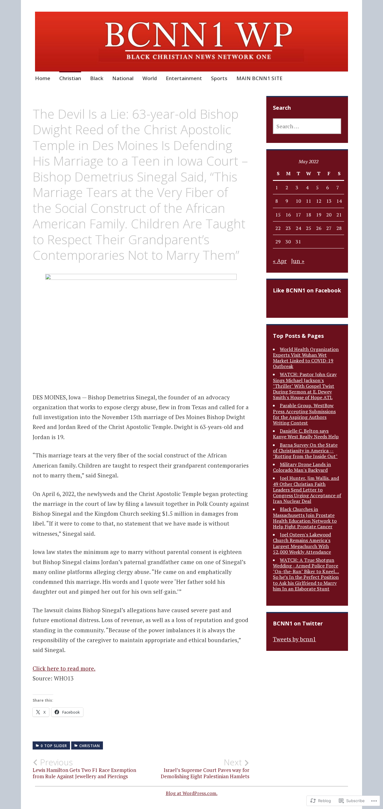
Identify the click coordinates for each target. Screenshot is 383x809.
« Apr (280, 261)
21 (339, 214)
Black (96, 78)
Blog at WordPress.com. (192, 793)
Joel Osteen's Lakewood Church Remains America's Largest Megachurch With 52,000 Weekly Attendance (302, 543)
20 (329, 214)
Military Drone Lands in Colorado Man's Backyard (302, 467)
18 (308, 214)
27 (329, 228)
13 (329, 201)
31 (298, 241)
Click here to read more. (64, 668)
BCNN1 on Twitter (298, 623)
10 (298, 201)
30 (288, 241)
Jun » (297, 261)
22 (278, 228)
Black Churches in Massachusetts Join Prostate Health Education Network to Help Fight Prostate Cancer (305, 518)
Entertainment (184, 78)
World (149, 78)
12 (318, 201)
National (122, 78)
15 (278, 214)
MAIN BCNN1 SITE (259, 78)
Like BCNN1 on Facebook (307, 290)
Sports (219, 78)
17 (298, 214)
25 (308, 228)
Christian (70, 78)
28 (339, 228)
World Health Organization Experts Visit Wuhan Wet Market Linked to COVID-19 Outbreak (306, 358)
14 (339, 201)
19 (318, 214)
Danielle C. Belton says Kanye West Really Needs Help (306, 434)
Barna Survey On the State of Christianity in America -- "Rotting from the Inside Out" (305, 451)
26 (318, 228)
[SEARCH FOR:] (307, 126)
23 (288, 228)
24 (298, 228)
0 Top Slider (54, 745)
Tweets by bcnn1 (294, 639)
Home (42, 78)
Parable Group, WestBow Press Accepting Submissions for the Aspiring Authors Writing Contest (304, 414)
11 (308, 201)
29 (278, 241)
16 (288, 214)
